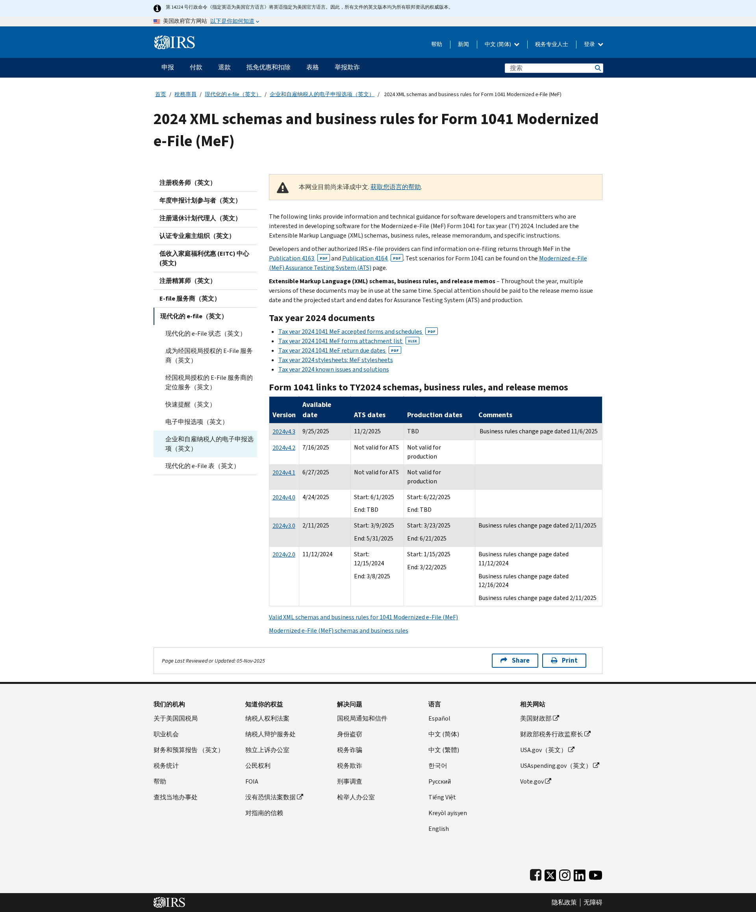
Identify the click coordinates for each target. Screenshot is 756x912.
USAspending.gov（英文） (556, 766)
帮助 (436, 44)
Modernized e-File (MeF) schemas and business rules (338, 630)
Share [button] (521, 660)
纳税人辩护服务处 (270, 734)
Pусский (439, 781)
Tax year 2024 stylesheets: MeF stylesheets (335, 360)
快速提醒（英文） (190, 404)
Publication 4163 (298, 258)
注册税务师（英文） (187, 182)
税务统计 (166, 766)
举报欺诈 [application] (347, 67)
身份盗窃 (349, 734)
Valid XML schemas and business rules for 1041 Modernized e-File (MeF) (363, 617)
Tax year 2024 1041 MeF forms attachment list (347, 341)
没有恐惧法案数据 (270, 797)
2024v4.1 (283, 472)
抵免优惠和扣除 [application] (268, 67)
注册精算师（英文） (187, 281)
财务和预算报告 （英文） (189, 750)
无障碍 (593, 902)
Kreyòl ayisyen (447, 813)
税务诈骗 (349, 750)
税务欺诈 (349, 766)
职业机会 (166, 734)
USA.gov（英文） (543, 750)
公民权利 (258, 766)
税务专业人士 (551, 44)
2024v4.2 (283, 448)
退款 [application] (224, 67)
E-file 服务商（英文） (189, 298)
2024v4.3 (283, 431)
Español (439, 718)
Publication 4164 (371, 258)
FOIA (251, 781)
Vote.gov (532, 781)
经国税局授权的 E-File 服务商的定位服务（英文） (209, 382)
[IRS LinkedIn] (580, 873)
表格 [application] (312, 67)
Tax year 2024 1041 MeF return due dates (338, 350)
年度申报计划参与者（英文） (200, 200)
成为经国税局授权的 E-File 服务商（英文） (209, 355)
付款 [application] (196, 67)
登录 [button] (590, 44)
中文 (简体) (498, 44)
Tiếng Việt (442, 797)
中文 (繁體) (443, 750)
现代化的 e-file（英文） (233, 94)
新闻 (463, 44)
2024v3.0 (283, 526)
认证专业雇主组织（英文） (197, 236)
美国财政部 (536, 718)
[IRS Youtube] (595, 873)
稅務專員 (185, 94)
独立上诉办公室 (267, 750)
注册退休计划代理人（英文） (200, 218)
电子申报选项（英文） (196, 422)
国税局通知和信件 (362, 718)
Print (570, 660)
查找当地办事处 (176, 797)
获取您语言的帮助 (396, 187)
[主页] (174, 39)
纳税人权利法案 (267, 718)
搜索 (597, 68)
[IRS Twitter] (550, 873)
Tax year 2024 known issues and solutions (333, 369)
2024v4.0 (283, 497)
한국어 (437, 766)
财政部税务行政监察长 (551, 734)
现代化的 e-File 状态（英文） (205, 333)
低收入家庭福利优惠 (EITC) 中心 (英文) (204, 258)
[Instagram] (565, 873)
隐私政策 (564, 902)
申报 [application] (167, 67)
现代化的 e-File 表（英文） (202, 466)
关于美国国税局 (176, 718)
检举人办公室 (356, 797)
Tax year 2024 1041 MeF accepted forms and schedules (356, 331)
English (438, 829)
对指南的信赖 (264, 813)
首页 (160, 94)
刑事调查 (349, 781)
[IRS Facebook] (535, 873)
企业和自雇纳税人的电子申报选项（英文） (322, 94)
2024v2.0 (283, 554)
